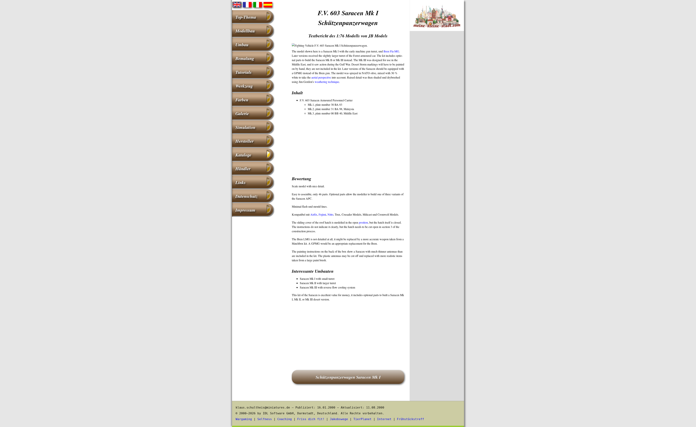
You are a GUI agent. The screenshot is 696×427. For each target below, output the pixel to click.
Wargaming (244, 419)
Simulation (245, 127)
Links (240, 182)
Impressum (245, 210)
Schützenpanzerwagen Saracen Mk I (348, 377)
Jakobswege (339, 419)
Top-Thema (245, 17)
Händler (242, 169)
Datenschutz (246, 196)
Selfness (264, 419)
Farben (241, 100)
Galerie (242, 113)
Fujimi (322, 214)
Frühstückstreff (410, 419)
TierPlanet (362, 419)
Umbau (241, 45)
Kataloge (243, 155)
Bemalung (244, 58)
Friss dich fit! (310, 419)
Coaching (284, 419)
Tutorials (243, 72)
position (363, 222)
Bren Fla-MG (391, 51)
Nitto (330, 214)
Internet (384, 419)
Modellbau (245, 31)
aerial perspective (321, 77)
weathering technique (327, 82)
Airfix (313, 214)
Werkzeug (244, 86)
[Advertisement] (348, 144)
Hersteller (244, 141)
